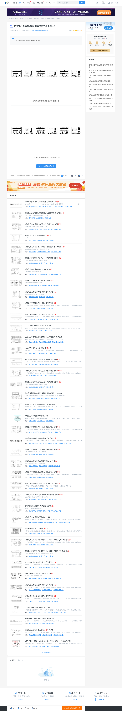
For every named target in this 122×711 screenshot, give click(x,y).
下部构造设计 (49, 240)
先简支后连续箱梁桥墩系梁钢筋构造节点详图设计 (101, 108)
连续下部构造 (32, 240)
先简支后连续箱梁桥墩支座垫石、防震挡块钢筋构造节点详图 (48, 551)
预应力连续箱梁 (43, 466)
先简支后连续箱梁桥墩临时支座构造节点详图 (42, 450)
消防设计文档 (32, 421)
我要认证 (101, 699)
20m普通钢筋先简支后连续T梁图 (38, 348)
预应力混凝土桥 (33, 623)
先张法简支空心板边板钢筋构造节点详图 (41, 596)
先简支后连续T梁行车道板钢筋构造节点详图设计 (101, 99)
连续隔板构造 (40, 218)
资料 (19, 3)
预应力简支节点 (56, 499)
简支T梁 (39, 533)
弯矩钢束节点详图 (46, 499)
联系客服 (74, 699)
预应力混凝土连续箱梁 (45, 342)
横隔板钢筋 (32, 218)
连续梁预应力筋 (55, 398)
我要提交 (47, 699)
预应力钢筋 (42, 623)
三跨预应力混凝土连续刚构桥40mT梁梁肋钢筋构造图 (43, 337)
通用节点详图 (32, 18)
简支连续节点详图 (56, 229)
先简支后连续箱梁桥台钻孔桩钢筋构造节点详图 (43, 371)
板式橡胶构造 (49, 477)
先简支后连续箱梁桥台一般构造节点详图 (41, 303)
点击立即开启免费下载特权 (100, 50)
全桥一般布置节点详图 (35, 590)
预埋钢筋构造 (32, 511)
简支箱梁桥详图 (33, 263)
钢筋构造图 (32, 330)
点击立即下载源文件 (73, 708)
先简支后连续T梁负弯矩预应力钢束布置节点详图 (44, 495)
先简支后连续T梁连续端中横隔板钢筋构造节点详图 (44, 213)
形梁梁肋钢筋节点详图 (43, 511)
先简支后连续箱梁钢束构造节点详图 (39, 281)
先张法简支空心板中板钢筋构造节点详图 (41, 562)
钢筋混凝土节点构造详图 (65, 206)
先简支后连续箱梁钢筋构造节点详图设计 (100, 81)
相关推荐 (13, 195)
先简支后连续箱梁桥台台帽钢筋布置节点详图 (42, 427)
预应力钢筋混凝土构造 (35, 206)
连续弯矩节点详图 (45, 229)
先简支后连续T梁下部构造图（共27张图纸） (40, 404)
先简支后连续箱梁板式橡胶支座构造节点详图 (42, 472)
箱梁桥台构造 (41, 308)
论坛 (24, 3)
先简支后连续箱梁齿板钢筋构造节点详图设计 (101, 85)
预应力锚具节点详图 (54, 466)
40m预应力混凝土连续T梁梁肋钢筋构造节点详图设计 (101, 71)
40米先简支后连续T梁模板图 (36, 528)
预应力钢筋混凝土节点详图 (49, 206)
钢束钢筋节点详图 (34, 229)
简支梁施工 (51, 409)
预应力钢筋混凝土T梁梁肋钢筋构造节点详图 (42, 202)
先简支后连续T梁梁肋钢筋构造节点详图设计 (49, 18)
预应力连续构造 (33, 342)
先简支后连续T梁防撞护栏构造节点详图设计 (101, 90)
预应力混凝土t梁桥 (44, 646)
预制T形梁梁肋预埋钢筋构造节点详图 (39, 506)
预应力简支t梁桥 (33, 646)
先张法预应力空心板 (44, 364)
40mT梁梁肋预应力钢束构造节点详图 (39, 574)
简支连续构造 (41, 240)
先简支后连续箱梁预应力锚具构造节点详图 (41, 461)
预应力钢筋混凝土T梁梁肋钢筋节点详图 (40, 438)
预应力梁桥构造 (54, 646)
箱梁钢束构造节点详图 (35, 285)
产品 (50, 3)
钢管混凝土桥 (49, 623)
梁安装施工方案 (45, 612)
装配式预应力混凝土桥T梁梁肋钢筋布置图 (39, 619)
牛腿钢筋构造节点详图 (43, 252)
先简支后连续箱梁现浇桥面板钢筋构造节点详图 (43, 382)
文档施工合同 (49, 421)
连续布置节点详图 (56, 274)
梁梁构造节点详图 (46, 578)
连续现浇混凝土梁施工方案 (58, 612)
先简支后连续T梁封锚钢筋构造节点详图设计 (101, 66)
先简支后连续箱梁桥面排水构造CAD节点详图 (42, 483)
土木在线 (14, 3)
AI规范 (33, 3)
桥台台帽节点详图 (34, 432)
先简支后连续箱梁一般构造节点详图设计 (100, 103)
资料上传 (20, 699)
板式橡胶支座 (32, 477)
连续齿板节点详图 (53, 319)
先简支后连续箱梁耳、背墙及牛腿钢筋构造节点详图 (45, 247)
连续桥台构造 (49, 308)
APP (46, 3)
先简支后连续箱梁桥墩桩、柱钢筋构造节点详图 (43, 258)
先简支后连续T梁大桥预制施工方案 (37, 517)
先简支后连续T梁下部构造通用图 (38, 235)
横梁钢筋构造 (48, 330)
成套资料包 (40, 3)
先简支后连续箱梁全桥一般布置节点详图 (41, 585)
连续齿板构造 (32, 319)
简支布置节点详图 (45, 274)
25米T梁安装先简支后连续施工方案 (37, 607)
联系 (62, 176)
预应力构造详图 (56, 578)
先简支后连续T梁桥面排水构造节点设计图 (100, 95)
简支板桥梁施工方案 (64, 522)
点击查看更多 (46, 652)
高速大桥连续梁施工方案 (50, 522)
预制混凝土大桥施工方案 (36, 522)
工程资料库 (10, 18)
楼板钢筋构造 (40, 330)
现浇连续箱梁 (49, 387)
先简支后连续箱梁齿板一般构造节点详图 (41, 314)
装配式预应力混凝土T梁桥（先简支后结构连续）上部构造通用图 (48, 641)
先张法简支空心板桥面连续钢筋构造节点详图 (42, 359)
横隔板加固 (48, 218)
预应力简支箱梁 (33, 466)
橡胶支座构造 (41, 477)
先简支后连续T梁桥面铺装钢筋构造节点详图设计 (101, 77)
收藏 (75, 176)
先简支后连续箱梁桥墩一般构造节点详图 (41, 292)
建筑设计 (16, 18)
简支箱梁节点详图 (56, 252)
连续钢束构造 (46, 285)
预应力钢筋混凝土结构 (51, 443)
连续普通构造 (41, 353)
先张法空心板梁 (33, 364)
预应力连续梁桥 (45, 398)
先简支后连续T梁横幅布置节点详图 (39, 269)
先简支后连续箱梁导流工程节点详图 (39, 630)
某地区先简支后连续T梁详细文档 (36, 416)
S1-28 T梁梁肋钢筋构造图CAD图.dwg (38, 326)
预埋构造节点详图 (56, 511)
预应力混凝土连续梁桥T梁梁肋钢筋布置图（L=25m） (44, 393)
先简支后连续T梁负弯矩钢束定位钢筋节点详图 (43, 224)
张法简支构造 (54, 364)
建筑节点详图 (24, 18)
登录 (112, 3)
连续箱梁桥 (42, 263)
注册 (116, 3)
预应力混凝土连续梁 (58, 342)
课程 (28, 3)
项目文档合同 (41, 421)
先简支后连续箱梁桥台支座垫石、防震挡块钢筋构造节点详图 (48, 540)
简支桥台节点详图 (42, 376)
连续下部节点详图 (42, 409)
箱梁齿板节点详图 (42, 319)
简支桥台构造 (32, 308)
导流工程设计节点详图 (35, 635)
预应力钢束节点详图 (34, 499)
